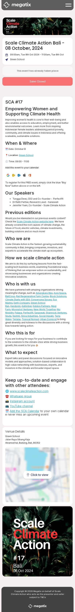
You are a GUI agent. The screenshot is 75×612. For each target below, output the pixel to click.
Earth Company (22, 302)
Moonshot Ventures (22, 309)
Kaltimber (27, 306)
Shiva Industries (29, 316)
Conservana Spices (41, 299)
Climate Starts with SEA (17, 299)
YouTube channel (21, 406)
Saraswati (39, 312)
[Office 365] (30, 175)
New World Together (45, 309)
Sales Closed (38, 81)
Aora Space (60, 293)
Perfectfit (28, 312)
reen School (27, 155)
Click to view (39, 475)
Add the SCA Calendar (24, 411)
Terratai (16, 319)
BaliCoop (10, 296)
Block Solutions (58, 296)
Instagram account (22, 401)
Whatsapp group (21, 396)
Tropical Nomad (30, 319)
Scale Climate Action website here (35, 221)
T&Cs (43, 597)
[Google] (8, 175)
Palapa (18, 312)
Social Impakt (46, 316)
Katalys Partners (41, 306)
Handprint (15, 306)
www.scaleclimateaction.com (29, 391)
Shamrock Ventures (56, 312)
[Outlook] (13, 175)
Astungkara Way (44, 293)
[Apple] (24, 175)
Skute (8, 316)
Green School (17, 59)
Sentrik (16, 316)
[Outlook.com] (19, 175)
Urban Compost (48, 319)
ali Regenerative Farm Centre (33, 296)
